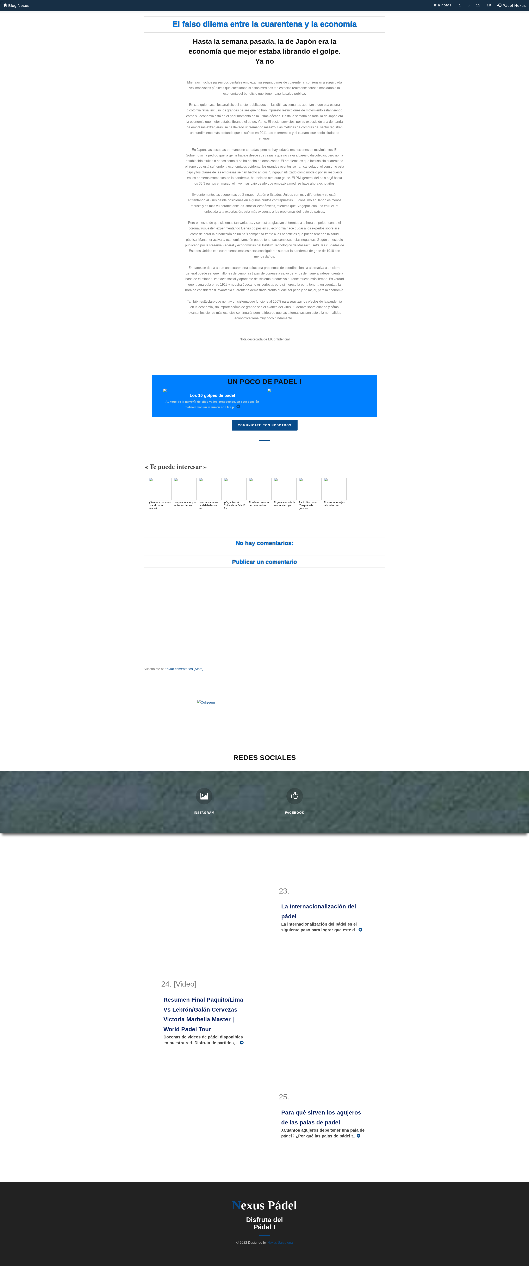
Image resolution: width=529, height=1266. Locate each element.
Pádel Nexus (513, 6)
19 (489, 5)
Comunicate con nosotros (264, 425)
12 (478, 5)
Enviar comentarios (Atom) (183, 669)
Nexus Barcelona (280, 1242)
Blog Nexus (18, 6)
